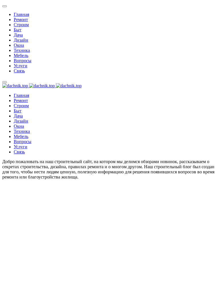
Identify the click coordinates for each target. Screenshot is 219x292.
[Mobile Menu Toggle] (4, 6)
